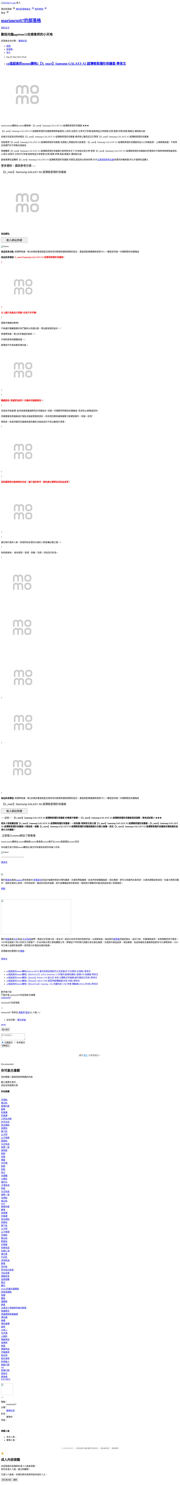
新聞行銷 (5, 1370)
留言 (27, 1012)
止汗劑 (4, 1134)
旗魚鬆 (116, 939)
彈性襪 (4, 1317)
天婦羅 (4, 1176)
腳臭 (3, 1109)
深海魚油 (5, 1260)
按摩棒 (4, 1343)
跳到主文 (5, 28)
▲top (3, 1024)
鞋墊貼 (4, 1141)
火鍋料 (4, 1179)
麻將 (3, 1327)
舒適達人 (5, 1362)
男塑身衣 (37, 880)
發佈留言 (5, 1046)
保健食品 (5, 1248)
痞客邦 (21, 1012)
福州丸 (4, 1182)
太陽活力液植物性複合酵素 (13, 1308)
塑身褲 (4, 1377)
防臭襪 (4, 1115)
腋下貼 (4, 1131)
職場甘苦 (22, 41)
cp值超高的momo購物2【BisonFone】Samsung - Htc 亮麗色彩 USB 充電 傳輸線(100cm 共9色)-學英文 (52, 984)
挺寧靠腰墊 (6, 1292)
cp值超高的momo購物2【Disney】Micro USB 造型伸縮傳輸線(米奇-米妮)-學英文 (43, 981)
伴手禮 (4, 1163)
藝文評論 (21, 1020)
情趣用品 (5, 1339)
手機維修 (5, 1352)
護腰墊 (4, 1301)
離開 (15, 1480)
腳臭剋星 (5, 1106)
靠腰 (3, 1295)
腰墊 (3, 1298)
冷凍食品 (5, 1185)
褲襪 (3, 1320)
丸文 (16, 939)
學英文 (4, 959)
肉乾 (3, 1169)
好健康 (4, 1244)
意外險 (4, 1267)
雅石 (3, 1282)
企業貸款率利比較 (105, 160)
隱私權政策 (105, 1448)
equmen (19, 880)
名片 (8, 52)
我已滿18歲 (6, 1480)
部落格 (9, 49)
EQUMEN (5, 1379)
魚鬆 (3, 888)
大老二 (4, 1330)
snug (3, 1203)
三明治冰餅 (6, 1119)
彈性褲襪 (5, 1324)
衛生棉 (4, 1355)
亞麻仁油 (5, 1251)
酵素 (3, 1263)
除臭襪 (4, 1112)
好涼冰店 (5, 1122)
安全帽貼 (5, 1125)
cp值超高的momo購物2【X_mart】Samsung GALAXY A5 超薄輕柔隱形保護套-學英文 (66, 63)
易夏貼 (4, 1128)
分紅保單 (5, 1273)
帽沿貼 (4, 1103)
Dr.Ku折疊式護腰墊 (10, 1289)
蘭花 (3, 1286)
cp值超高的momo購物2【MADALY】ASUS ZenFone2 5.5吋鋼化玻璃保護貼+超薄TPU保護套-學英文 (52, 974)
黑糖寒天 (5, 1311)
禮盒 (22, 951)
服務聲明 (115, 1448)
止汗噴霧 (5, 1138)
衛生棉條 (5, 1358)
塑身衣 (4, 862)
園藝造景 (5, 1276)
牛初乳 (4, 1257)
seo (2, 1367)
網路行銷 (5, 1365)
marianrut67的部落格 (21, 20)
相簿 (8, 46)
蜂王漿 (4, 1254)
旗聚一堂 (5, 1147)
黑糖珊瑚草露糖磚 (9, 1314)
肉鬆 (3, 1157)
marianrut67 (6, 997)
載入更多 (5, 1030)
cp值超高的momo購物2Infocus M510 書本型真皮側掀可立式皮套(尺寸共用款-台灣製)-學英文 (48, 971)
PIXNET (70, 1448)
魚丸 (3, 1172)
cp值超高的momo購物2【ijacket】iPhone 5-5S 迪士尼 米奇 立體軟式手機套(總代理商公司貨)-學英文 (51, 978)
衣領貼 (4, 1100)
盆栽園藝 (5, 1279)
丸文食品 (27, 939)
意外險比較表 (7, 1270)
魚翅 (3, 1188)
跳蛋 (3, 1346)
